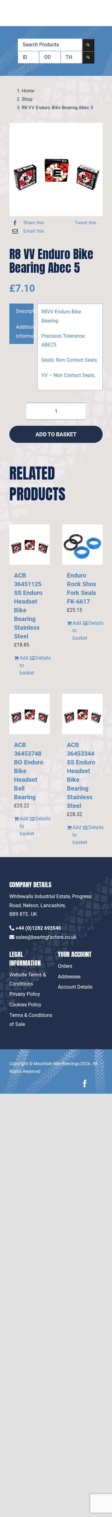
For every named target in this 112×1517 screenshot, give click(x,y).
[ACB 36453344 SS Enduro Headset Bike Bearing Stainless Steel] (82, 714)
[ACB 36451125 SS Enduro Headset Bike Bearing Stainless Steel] (29, 544)
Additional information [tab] (25, 331)
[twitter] (99, 1084)
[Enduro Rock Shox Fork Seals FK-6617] (82, 544)
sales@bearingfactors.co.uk (46, 937)
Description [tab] (25, 311)
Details (40, 658)
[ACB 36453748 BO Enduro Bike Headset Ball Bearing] (29, 714)
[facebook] (85, 1084)
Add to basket (56, 434)
